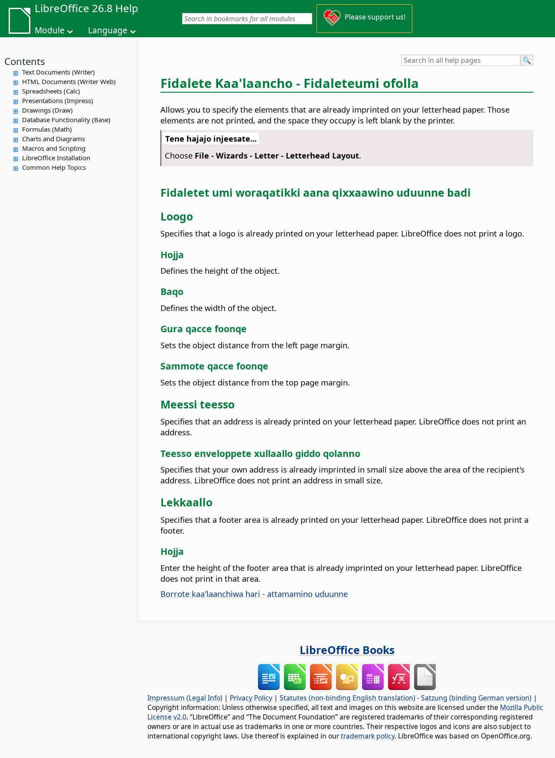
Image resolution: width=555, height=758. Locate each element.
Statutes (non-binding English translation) (347, 698)
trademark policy (368, 736)
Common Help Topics (54, 167)
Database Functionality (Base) (66, 119)
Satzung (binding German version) (476, 698)
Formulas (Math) (47, 129)
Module (50, 30)
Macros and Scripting (53, 148)
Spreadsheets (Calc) (51, 91)
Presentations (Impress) (57, 100)
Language (107, 30)
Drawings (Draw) (47, 110)
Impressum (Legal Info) (184, 698)
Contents (24, 61)
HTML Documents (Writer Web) (69, 81)
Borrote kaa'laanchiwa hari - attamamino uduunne (254, 593)
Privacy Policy (251, 698)
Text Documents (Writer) (58, 72)
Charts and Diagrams (53, 138)
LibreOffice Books (347, 649)
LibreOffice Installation (56, 157)
